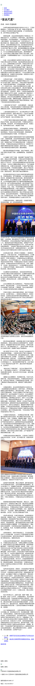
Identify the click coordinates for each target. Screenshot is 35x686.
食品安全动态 (8, 11)
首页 (5, 8)
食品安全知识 (8, 13)
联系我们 (7, 15)
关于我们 (7, 9)
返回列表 (3, 644)
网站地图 (3, 677)
